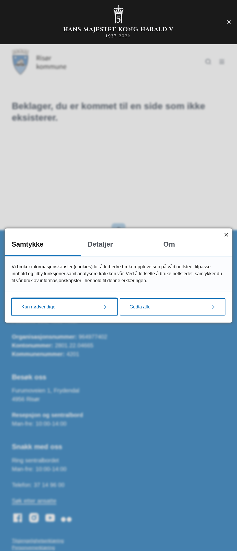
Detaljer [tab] (100, 244)
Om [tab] (169, 244)
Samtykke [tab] (27, 244)
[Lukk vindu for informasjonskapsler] (226, 235)
